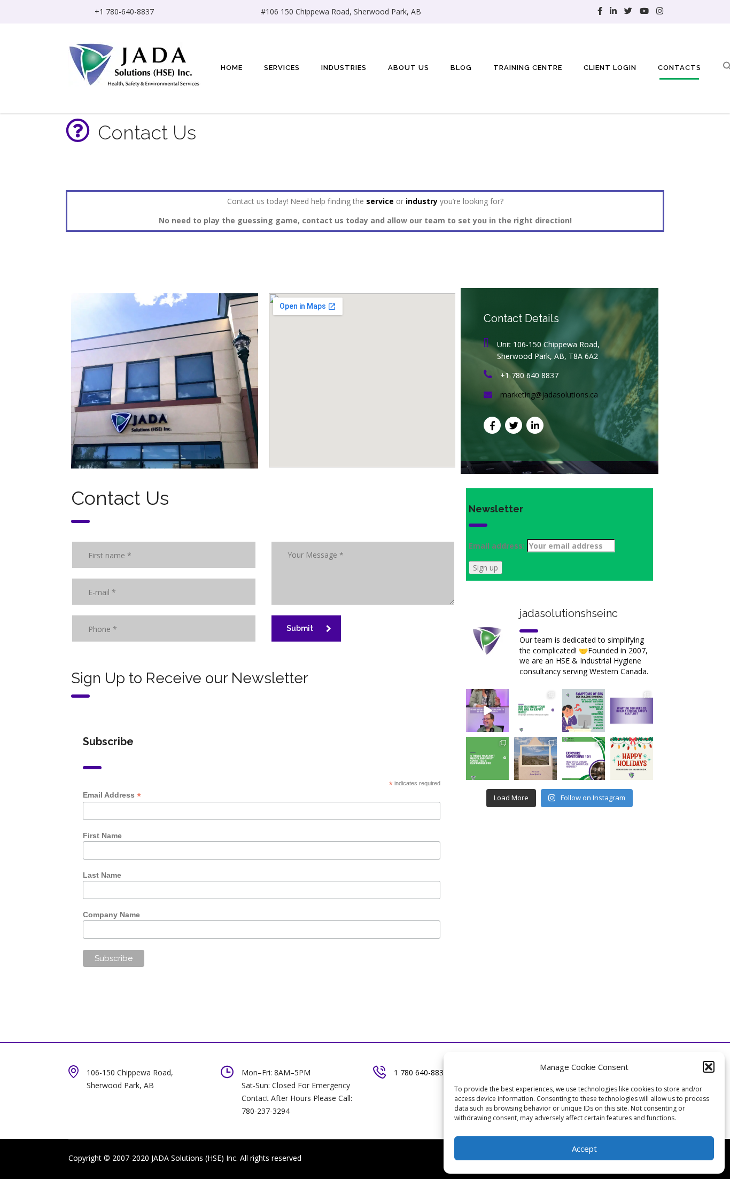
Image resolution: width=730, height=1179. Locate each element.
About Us (408, 68)
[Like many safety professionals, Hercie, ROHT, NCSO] (487, 710)
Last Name (102, 875)
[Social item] (599, 12)
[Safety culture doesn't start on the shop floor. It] (631, 710)
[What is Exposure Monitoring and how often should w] (583, 758)
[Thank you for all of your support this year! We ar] (631, 758)
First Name (102, 835)
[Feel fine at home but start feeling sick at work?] (583, 710)
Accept (584, 1148)
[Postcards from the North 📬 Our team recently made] (535, 758)
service (380, 201)
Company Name (111, 914)
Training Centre (527, 68)
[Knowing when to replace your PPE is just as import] (535, 710)
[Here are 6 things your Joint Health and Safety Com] (487, 758)
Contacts (679, 68)
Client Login (610, 68)
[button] (708, 1066)
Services (282, 68)
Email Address (112, 795)
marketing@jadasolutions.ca (549, 394)
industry (422, 201)
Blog (461, 68)
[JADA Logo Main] (135, 63)
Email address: (498, 546)
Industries (344, 68)
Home (232, 68)
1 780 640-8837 (421, 1072)
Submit (299, 628)
